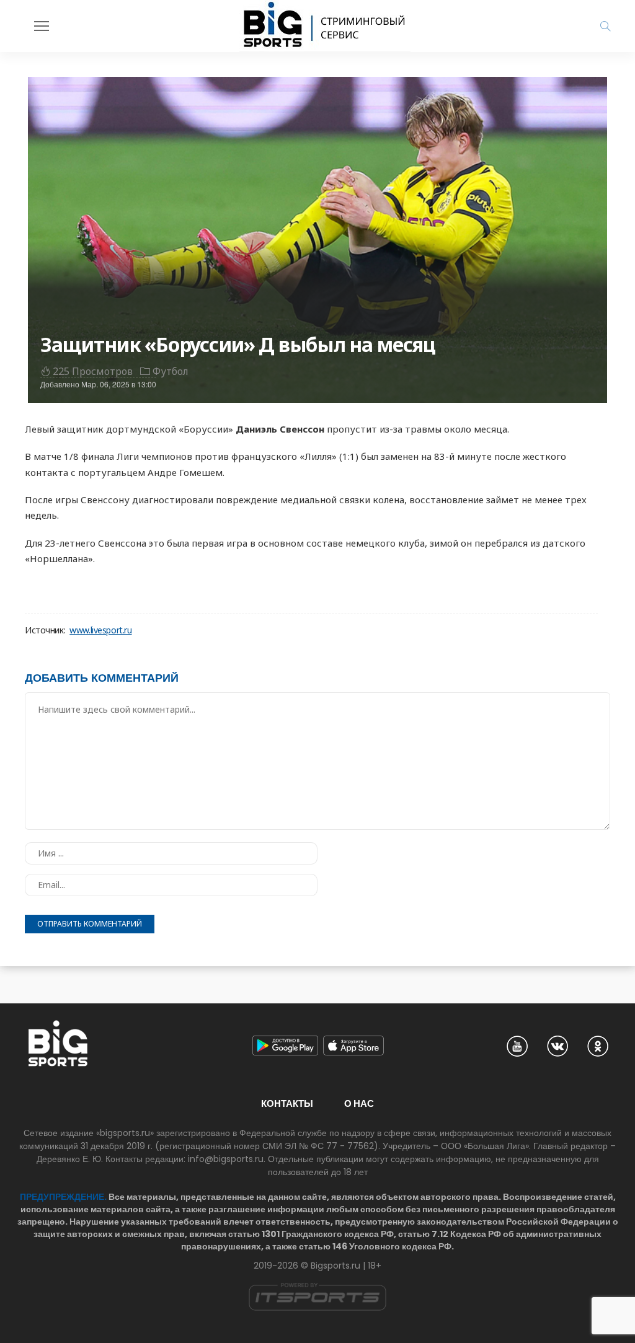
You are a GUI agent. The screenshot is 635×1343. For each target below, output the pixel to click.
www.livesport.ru (100, 630)
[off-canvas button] (41, 26)
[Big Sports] (325, 26)
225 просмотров (93, 371)
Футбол (171, 371)
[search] (605, 26)
